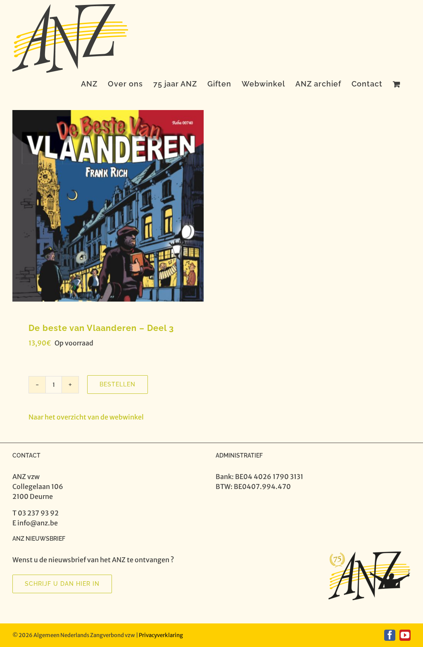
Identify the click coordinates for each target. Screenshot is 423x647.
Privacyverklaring (161, 635)
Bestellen (117, 384)
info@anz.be (37, 523)
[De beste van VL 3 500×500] (108, 206)
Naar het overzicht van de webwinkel (86, 417)
